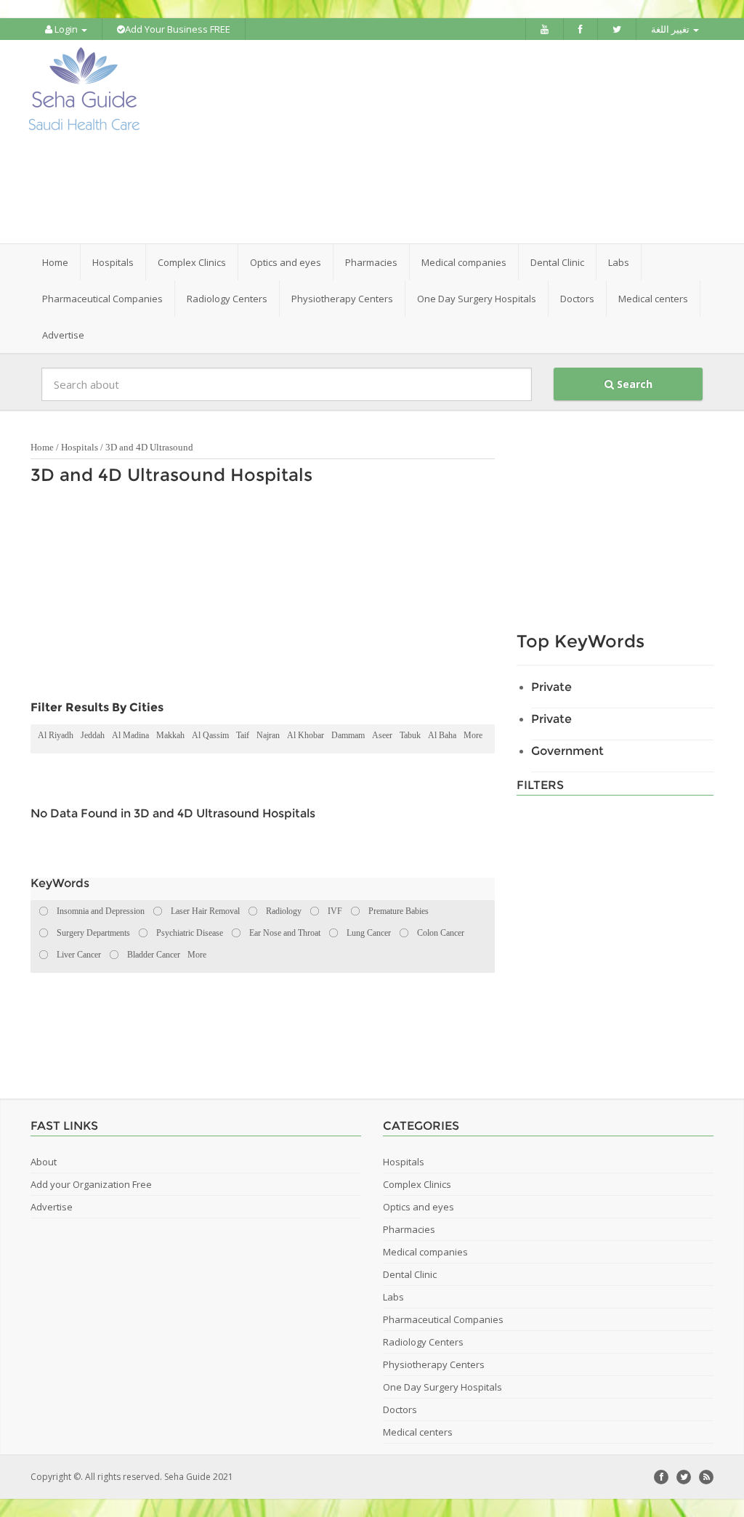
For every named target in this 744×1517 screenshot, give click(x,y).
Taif (242, 735)
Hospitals (79, 447)
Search (633, 384)
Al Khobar (305, 735)
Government (567, 751)
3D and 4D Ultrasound (149, 447)
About (44, 1161)
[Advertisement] (462, 141)
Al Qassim (210, 735)
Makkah (170, 735)
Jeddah (93, 735)
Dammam (348, 735)
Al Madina (130, 735)
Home (55, 262)
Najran (268, 735)
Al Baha (442, 735)
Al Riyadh (55, 735)
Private (551, 687)
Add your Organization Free (91, 1184)
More (473, 735)
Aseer (382, 735)
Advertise (63, 334)
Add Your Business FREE (177, 29)
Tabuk (410, 735)
